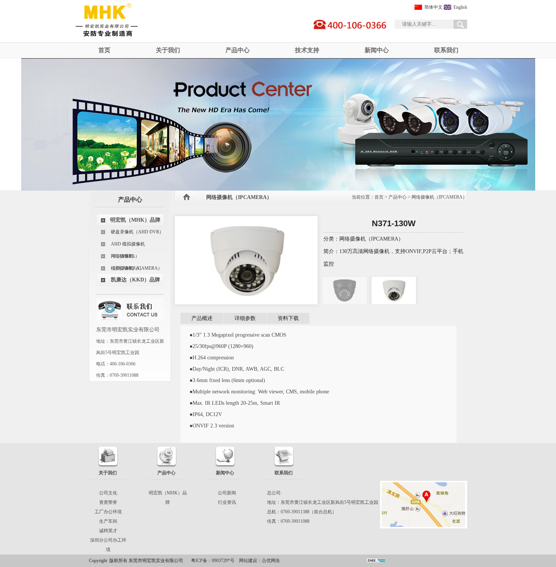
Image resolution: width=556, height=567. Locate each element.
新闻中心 (377, 50)
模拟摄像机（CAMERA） (136, 268)
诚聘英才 (108, 530)
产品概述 (202, 318)
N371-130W (394, 223)
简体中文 (433, 7)
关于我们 (168, 50)
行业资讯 (227, 502)
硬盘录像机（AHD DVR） (137, 232)
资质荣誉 (108, 502)
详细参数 (245, 318)
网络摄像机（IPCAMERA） (127, 257)
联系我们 (446, 50)
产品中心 (237, 50)
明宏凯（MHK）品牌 (135, 220)
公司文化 (108, 493)
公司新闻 (227, 493)
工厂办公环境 (108, 511)
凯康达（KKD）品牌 (135, 280)
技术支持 (307, 50)
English (460, 7)
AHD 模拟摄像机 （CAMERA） (128, 245)
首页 (104, 50)
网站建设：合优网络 (259, 560)
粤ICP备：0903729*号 (213, 560)
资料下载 (288, 318)
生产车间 (108, 521)
